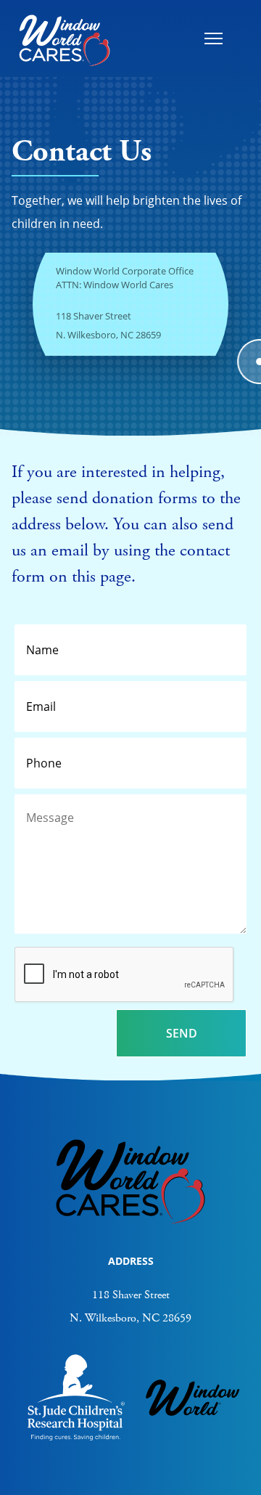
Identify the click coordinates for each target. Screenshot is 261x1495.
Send (181, 1033)
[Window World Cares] (64, 38)
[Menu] (213, 38)
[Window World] (192, 1420)
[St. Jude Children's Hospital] (76, 1437)
